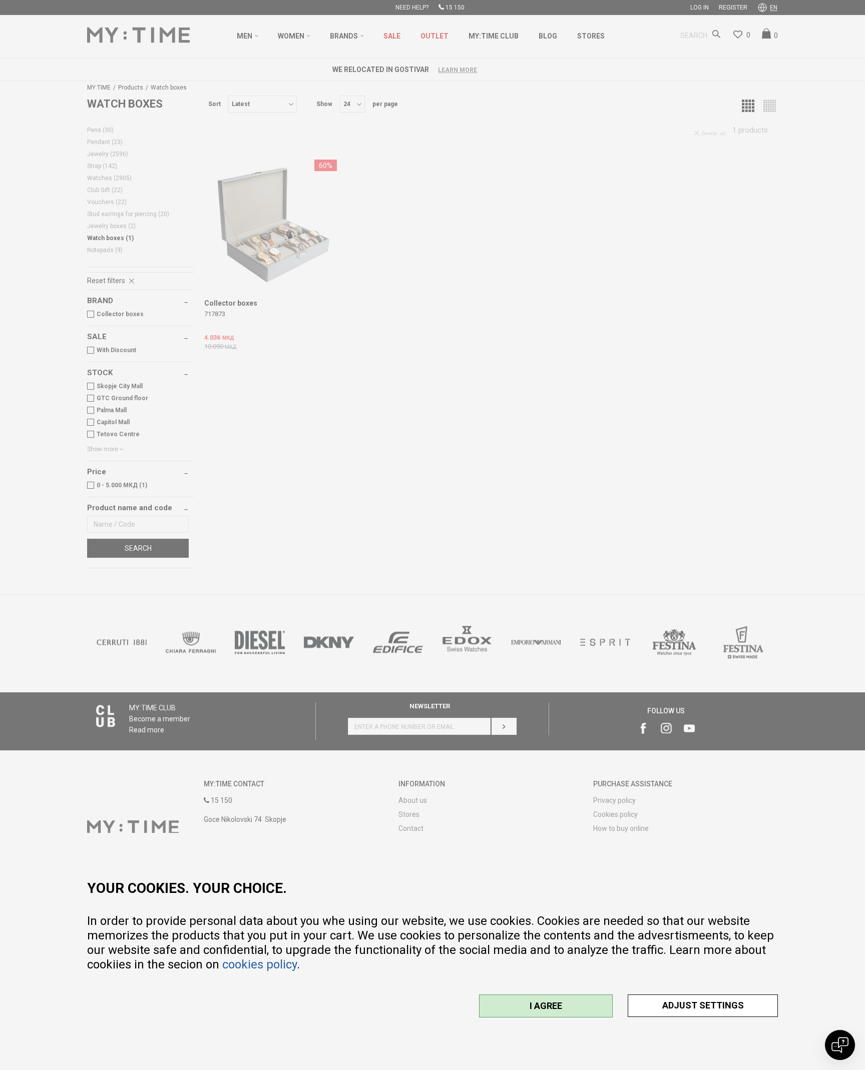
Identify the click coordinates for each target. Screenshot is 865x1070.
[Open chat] (840, 1045)
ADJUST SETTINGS (703, 1005)
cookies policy (259, 964)
